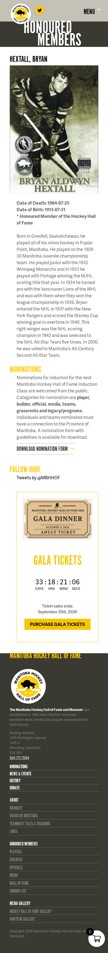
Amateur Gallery (22, 919)
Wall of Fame (19, 883)
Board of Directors (24, 816)
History (15, 781)
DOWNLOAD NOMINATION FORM (42, 449)
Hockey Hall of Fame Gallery (31, 912)
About (14, 800)
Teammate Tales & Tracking (30, 824)
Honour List (18, 891)
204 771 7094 (19, 757)
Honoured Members (24, 844)
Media (14, 875)
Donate (15, 788)
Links (13, 832)
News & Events (20, 774)
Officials (16, 868)
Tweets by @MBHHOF (38, 477)
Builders (16, 860)
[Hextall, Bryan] (57, 129)
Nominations (19, 767)
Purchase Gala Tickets (57, 624)
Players (16, 852)
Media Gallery (20, 904)
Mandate (16, 808)
